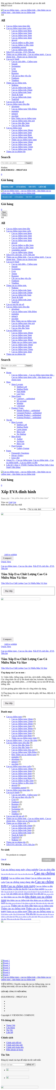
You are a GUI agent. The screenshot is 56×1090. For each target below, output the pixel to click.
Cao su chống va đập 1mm (22, 45)
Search (29, 163)
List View (21, 394)
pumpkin (15, 111)
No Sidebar (21, 434)
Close (4, 215)
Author (20, 439)
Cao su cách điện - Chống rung (24, 61)
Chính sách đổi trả (13, 1042)
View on (4, 502)
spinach (14, 113)
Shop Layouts (17, 384)
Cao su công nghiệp (36, 889)
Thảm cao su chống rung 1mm (24, 140)
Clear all (3, 859)
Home (8, 372)
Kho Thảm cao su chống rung (23, 118)
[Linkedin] (7, 1008)
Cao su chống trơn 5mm (21, 92)
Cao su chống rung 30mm (22, 137)
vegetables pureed (18, 47)
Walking (14, 85)
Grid (10, 502)
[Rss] (7, 1011)
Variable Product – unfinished (29, 415)
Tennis (14, 71)
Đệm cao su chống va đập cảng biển (26, 916)
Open (4, 212)
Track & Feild (17, 95)
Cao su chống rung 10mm (22, 50)
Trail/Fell (15, 99)
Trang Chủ (10, 1025)
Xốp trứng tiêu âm (41, 914)
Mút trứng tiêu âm (41, 903)
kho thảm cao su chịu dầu (14, 897)
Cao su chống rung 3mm (21, 35)
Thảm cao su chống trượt (16, 911)
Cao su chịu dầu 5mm (20, 125)
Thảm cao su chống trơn (13, 908)
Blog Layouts (17, 422)
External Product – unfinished (29, 417)
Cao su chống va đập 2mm (22, 42)
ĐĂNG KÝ (30, 1065)
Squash (14, 64)
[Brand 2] (5, 963)
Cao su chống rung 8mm (21, 31)
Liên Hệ (9, 1032)
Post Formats (16, 446)
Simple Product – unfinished (28, 410)
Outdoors (15, 78)
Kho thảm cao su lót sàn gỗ (13, 903)
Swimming (15, 66)
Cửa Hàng (10, 1028)
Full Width (21, 391)
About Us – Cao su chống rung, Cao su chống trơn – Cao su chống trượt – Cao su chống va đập (30, 461)
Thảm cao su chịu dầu (22, 905)
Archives (20, 441)
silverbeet (15, 106)
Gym (13, 69)
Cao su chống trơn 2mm (21, 97)
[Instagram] (7, 1006)
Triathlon (15, 80)
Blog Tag (20, 443)
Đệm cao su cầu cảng (13, 919)
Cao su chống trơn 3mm (21, 87)
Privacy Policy (17, 455)
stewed (14, 40)
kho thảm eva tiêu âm (28, 903)
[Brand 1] (5, 960)
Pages (8, 451)
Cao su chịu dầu (47, 869)
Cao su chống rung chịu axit (23, 121)
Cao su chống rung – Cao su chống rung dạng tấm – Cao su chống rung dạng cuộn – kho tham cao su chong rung (32, 377)
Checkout (21, 406)
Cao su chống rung (14, 128)
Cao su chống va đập (44, 886)
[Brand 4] (5, 968)
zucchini (14, 116)
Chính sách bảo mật (14, 1045)
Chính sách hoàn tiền (15, 1047)
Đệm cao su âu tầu (25, 919)
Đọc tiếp (9, 591)
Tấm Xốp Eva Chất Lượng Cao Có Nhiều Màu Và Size (24, 583)
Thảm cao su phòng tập (16, 151)
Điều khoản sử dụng (14, 1050)
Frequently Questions (20, 453)
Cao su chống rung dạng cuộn (18, 28)
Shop (8, 382)
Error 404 (15, 458)
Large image (22, 429)
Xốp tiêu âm (31, 914)
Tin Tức (9, 1030)
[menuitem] (8, 187)
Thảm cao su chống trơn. (16, 83)
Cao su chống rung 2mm (21, 144)
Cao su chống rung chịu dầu (17, 104)
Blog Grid (21, 432)
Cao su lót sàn (19, 891)
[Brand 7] (5, 975)
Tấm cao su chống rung (39, 911)
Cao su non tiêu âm (43, 891)
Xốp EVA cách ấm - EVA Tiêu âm (20, 52)
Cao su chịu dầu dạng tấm (26, 874)
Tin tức (9, 420)
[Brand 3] (5, 965)
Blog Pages (16, 436)
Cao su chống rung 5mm (21, 33)
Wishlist (20, 403)
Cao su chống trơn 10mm (21, 90)
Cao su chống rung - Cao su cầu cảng (16, 566)
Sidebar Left (22, 387)
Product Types (17, 408)
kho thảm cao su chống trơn (18, 900)
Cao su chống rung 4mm (21, 38)
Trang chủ (5, 498)
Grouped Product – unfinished (29, 413)
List (14, 502)
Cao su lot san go (9, 891)
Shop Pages (16, 396)
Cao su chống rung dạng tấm (18, 26)
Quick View (6, 562)
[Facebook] (7, 1001)
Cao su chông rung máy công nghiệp (19, 869)
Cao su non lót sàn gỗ (15, 102)
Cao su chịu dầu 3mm (20, 123)
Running (15, 73)
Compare (7, 558)
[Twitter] (7, 1003)
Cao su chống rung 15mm (22, 147)
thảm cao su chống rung (43, 906)
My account (21, 401)
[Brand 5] (5, 970)
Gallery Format (23, 448)
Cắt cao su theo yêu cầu (21, 76)
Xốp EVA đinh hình (19, 914)
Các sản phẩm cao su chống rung (19, 894)
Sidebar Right (22, 389)
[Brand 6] (5, 972)
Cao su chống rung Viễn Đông (24, 109)
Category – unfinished (26, 399)
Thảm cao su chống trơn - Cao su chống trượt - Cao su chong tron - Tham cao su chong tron (28, 55)
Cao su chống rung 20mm (22, 130)
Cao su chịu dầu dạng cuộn (9, 874)
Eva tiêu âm (38, 894)
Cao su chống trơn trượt (21, 886)
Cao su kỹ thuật (12, 59)
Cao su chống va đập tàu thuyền (14, 889)
